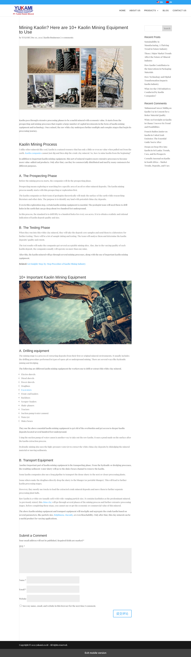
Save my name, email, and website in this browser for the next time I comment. (59, 605)
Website (22, 598)
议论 (22, 546)
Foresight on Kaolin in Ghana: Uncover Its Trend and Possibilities (157, 123)
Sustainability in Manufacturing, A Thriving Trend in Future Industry (156, 45)
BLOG (166, 10)
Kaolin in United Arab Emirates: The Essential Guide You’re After (155, 139)
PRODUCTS (150, 10)
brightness (59, 514)
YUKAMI (26, 37)
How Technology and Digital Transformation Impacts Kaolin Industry (157, 80)
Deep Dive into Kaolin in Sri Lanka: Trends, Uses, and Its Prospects (157, 150)
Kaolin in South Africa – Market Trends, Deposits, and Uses (157, 162)
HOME (122, 10)
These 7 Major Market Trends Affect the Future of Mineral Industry (157, 57)
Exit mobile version (95, 652)
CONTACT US (179, 10)
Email (22, 589)
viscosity (69, 514)
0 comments (67, 37)
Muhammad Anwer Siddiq (156, 108)
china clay (47, 502)
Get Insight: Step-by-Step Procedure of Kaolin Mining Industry (56, 263)
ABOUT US (134, 10)
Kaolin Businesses (52, 37)
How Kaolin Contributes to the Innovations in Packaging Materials (157, 69)
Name (22, 580)
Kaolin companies (33, 153)
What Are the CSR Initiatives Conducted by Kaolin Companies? (157, 92)
